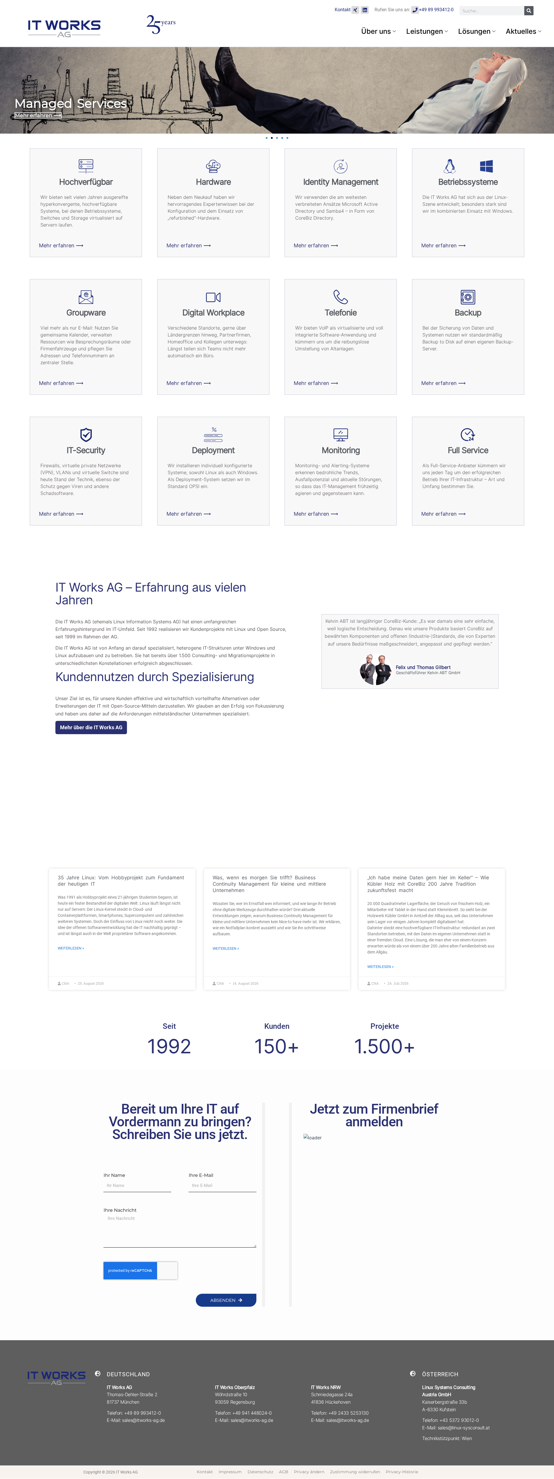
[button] (266, 138)
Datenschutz (260, 1471)
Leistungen (424, 31)
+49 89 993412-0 (436, 9)
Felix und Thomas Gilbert (423, 667)
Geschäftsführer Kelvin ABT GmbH (428, 673)
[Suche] (529, 10)
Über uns (376, 31)
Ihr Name (114, 1175)
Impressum (230, 1471)
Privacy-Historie (402, 1471)
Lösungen (474, 31)
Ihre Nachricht (120, 1210)
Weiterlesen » (71, 948)
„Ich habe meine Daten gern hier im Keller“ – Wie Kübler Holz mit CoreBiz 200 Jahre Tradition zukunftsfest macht (428, 884)
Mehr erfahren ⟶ (38, 115)
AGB (283, 1471)
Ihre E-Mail (201, 1175)
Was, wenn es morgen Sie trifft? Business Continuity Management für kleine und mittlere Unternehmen (269, 884)
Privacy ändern (309, 1471)
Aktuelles (521, 31)
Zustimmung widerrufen (355, 1471)
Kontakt (343, 9)
